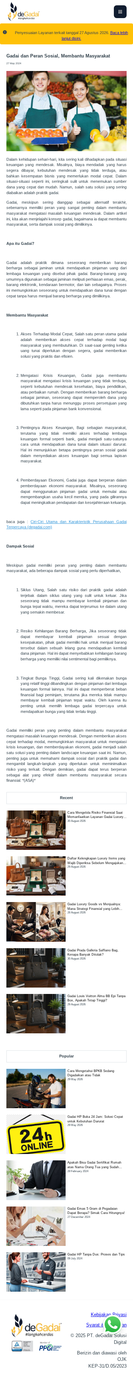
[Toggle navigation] (120, 11)
